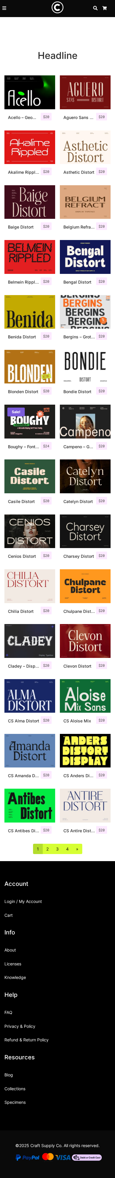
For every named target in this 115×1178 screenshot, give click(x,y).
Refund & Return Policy (26, 1039)
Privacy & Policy (19, 1026)
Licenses (12, 963)
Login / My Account (23, 901)
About (10, 949)
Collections (14, 1088)
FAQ (8, 1012)
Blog (8, 1074)
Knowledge (15, 977)
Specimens (15, 1102)
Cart (8, 915)
